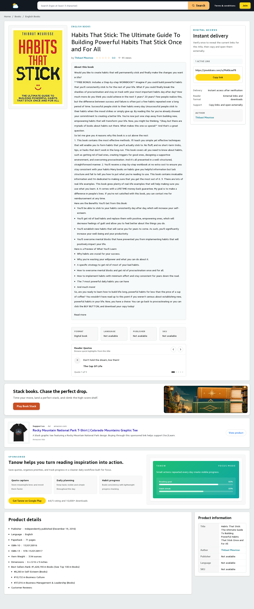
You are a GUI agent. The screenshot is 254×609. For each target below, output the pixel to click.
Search (200, 5)
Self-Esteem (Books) (36, 571)
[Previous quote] (173, 349)
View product (236, 432)
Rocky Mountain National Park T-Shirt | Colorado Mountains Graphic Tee (85, 430)
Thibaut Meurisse (84, 57)
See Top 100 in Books (67, 566)
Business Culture (35, 577)
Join (245, 5)
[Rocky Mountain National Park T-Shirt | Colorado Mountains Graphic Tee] (19, 433)
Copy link (218, 77)
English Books (32, 16)
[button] (80, 314)
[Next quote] (180, 349)
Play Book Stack (26, 406)
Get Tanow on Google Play (27, 500)
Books (18, 16)
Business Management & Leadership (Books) (50, 582)
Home (7, 16)
